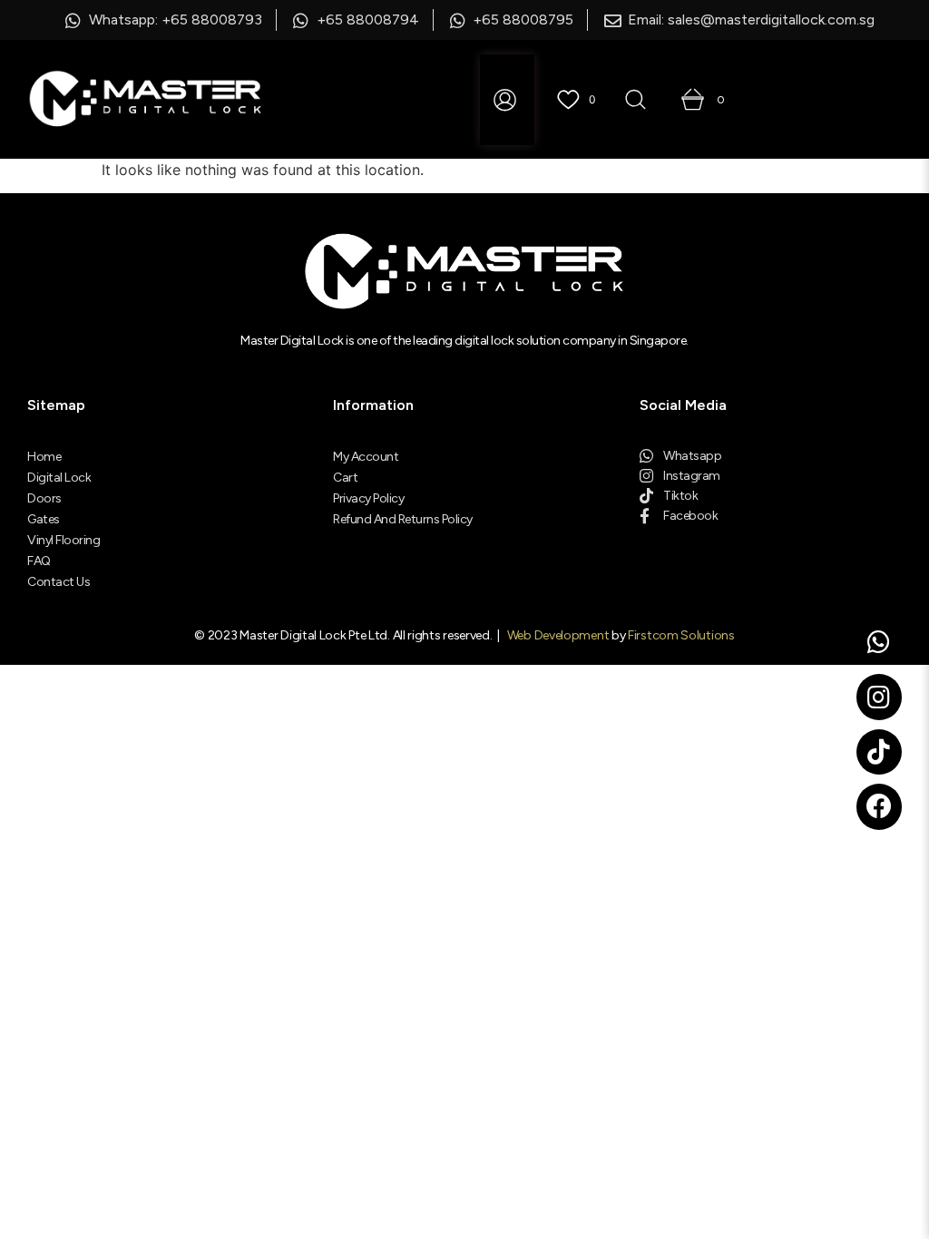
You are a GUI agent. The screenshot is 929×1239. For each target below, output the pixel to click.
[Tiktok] (879, 752)
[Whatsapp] (879, 642)
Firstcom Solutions (681, 635)
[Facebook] (879, 806)
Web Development (558, 635)
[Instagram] (879, 696)
